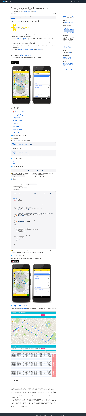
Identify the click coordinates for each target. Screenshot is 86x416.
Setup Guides (16, 118)
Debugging (16, 126)
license (70, 52)
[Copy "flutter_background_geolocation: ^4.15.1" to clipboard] (48, 8)
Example (15, 123)
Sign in (74, 1)
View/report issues (67, 47)
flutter (69, 58)
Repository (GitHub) (67, 46)
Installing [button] (30, 17)
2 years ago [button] (17, 11)
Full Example (13, 182)
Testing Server (17, 132)
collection (65, 58)
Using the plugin (17, 121)
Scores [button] (40, 17)
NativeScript (31, 49)
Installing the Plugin (18, 115)
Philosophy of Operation (21, 38)
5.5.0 (35, 11)
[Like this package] (53, 13)
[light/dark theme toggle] (82, 1)
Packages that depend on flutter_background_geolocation (68, 64)
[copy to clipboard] (55, 142)
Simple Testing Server (20, 306)
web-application (23, 308)
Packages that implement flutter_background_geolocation (68, 69)
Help (78, 1)
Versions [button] (35, 17)
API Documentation (20, 112)
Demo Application (18, 129)
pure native (38, 49)
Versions (17, 140)
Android (14, 163)
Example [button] (24, 17)
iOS (13, 161)
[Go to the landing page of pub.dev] (7, 1)
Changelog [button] (18, 17)
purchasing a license (28, 54)
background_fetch (67, 57)
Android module (16, 54)
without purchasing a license (26, 55)
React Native (25, 49)
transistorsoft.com (26, 11)
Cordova (20, 49)
